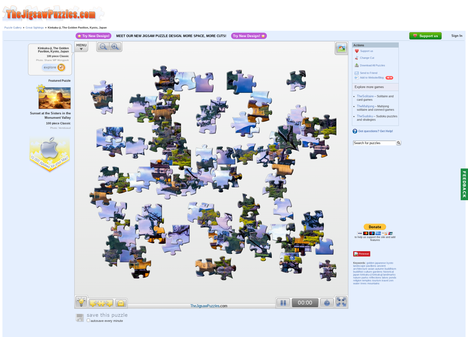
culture (368, 271)
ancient (381, 265)
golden (370, 262)
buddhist (358, 271)
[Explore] (53, 67)
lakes (385, 277)
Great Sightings (35, 27)
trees (364, 283)
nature (357, 277)
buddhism (390, 268)
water (356, 283)
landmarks (389, 274)
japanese (380, 262)
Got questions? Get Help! (375, 131)
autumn (379, 268)
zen (391, 280)
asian (371, 268)
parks (364, 277)
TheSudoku (365, 116)
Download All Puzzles (372, 65)
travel (385, 280)
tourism (376, 280)
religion (357, 280)
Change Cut (367, 57)
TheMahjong (365, 106)
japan (356, 274)
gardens (377, 271)
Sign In (456, 36)
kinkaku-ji (365, 274)
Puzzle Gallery (13, 27)
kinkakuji (377, 274)
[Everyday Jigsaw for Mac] (50, 153)
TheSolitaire (365, 96)
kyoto (390, 262)
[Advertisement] (286, 13)
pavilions (371, 265)
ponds (392, 277)
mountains (373, 283)
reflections (375, 277)
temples (366, 280)
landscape (359, 265)
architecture (360, 268)
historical (388, 271)
